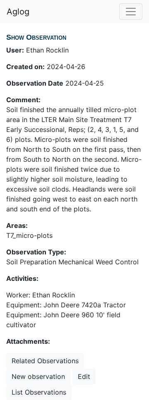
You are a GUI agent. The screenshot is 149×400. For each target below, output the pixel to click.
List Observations (39, 392)
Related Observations (45, 361)
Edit (84, 376)
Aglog (18, 12)
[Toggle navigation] (130, 11)
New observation (38, 376)
